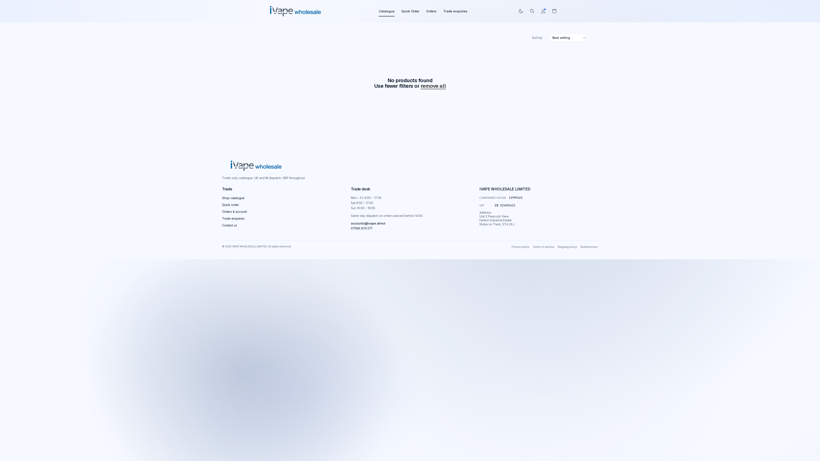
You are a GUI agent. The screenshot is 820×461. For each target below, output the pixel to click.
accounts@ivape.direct (368, 223)
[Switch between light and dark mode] (521, 11)
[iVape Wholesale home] (295, 11)
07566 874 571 (361, 228)
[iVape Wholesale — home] (256, 166)
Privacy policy (520, 246)
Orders (431, 11)
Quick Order (410, 11)
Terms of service (543, 246)
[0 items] (554, 11)
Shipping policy (567, 246)
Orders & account (234, 211)
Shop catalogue (233, 198)
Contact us (229, 225)
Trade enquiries (455, 11)
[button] (532, 11)
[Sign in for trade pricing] (543, 11)
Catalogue (387, 11)
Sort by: (537, 37)
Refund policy (589, 246)
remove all (433, 86)
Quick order (230, 205)
